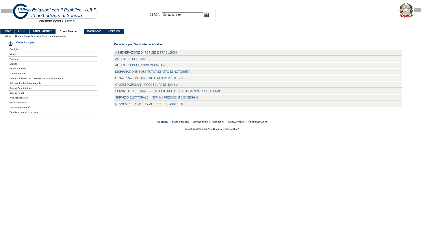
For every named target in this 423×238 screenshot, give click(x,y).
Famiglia (14, 49)
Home (7, 31)
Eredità (13, 64)
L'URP (22, 31)
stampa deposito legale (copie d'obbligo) (149, 104)
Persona (14, 59)
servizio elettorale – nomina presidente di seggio (157, 97)
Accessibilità (200, 121)
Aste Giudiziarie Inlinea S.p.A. (224, 129)
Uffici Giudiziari (42, 31)
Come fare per (31, 36)
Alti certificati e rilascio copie (25, 83)
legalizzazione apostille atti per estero (149, 78)
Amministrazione (257, 121)
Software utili (236, 121)
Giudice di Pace (18, 68)
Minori (12, 54)
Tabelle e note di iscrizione (23, 112)
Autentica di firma (130, 59)
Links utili (114, 31)
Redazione (162, 121)
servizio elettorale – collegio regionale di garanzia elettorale (169, 91)
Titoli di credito (17, 73)
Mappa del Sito (180, 121)
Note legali (218, 121)
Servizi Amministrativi (21, 88)
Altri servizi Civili (18, 98)
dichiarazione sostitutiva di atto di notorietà (153, 71)
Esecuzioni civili (18, 102)
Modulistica (94, 31)
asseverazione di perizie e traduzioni (146, 52)
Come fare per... (70, 31)
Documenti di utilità (19, 107)
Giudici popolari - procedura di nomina (146, 84)
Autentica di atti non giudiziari (140, 65)
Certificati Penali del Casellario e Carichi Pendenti (36, 78)
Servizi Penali (16, 93)
